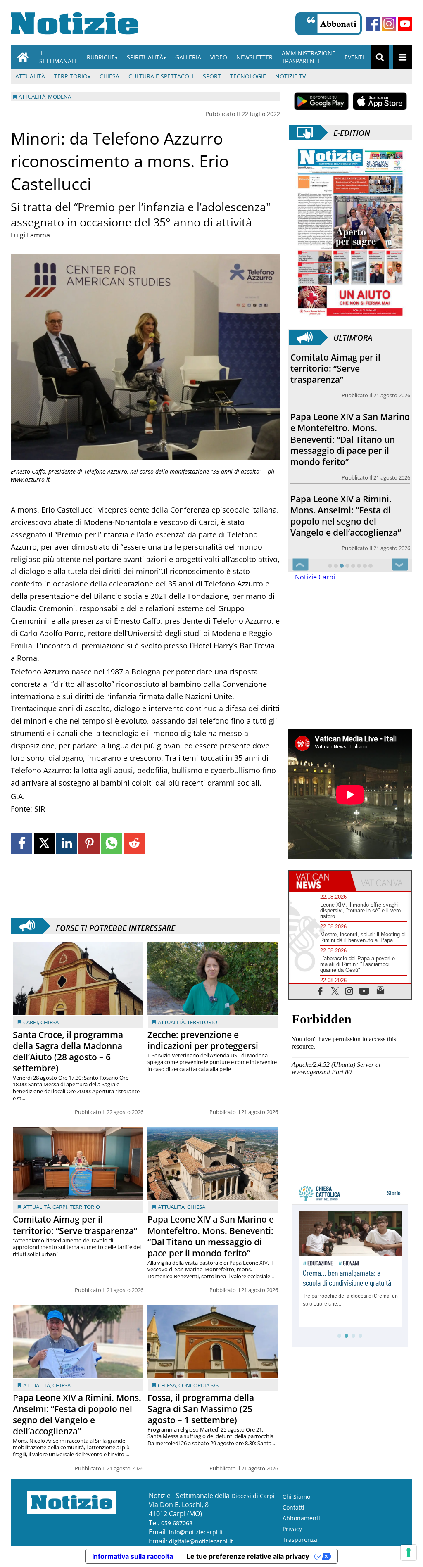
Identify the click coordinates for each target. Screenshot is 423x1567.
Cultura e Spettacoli (161, 76)
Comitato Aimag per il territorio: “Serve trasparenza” (75, 1224)
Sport (212, 76)
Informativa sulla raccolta (132, 1556)
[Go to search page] (380, 57)
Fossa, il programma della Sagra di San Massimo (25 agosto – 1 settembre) (200, 1409)
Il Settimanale (58, 57)
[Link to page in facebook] (21, 843)
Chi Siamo (296, 1497)
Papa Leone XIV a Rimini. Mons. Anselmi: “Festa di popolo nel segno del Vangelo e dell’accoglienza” (77, 1414)
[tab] (319, 881)
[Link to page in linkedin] (66, 843)
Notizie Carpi (315, 577)
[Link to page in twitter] (44, 843)
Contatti (293, 1507)
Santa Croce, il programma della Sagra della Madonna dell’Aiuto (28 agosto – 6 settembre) (68, 1051)
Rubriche (101, 57)
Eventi (354, 57)
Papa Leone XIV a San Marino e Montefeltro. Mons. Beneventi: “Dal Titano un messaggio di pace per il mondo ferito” (210, 1235)
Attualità (30, 76)
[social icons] (320, 990)
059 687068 (176, 1523)
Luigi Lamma (30, 235)
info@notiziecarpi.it (196, 1532)
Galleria (188, 57)
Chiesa (109, 76)
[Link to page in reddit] (134, 843)
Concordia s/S (198, 1385)
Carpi (30, 1022)
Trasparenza (300, 1539)
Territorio (71, 76)
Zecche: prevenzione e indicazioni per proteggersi (202, 1040)
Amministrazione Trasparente (308, 57)
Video (218, 57)
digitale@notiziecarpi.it (201, 1541)
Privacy (292, 1529)
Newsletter (254, 57)
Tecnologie (248, 76)
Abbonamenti (301, 1518)
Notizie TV (290, 76)
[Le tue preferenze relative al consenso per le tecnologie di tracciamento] (408, 1552)
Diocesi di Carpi (253, 1496)
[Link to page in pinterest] (89, 843)
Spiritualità (145, 57)
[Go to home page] (23, 57)
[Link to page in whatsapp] (111, 843)
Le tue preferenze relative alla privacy (248, 1556)
